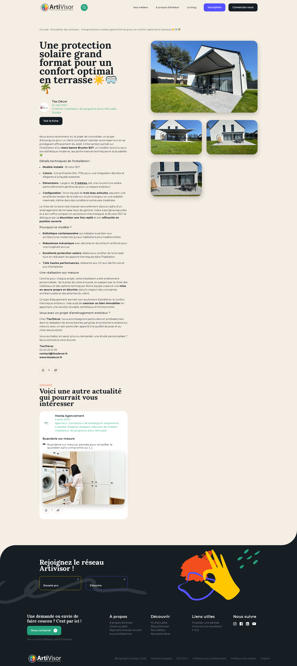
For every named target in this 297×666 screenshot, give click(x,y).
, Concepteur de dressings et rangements (93, 423)
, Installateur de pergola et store (83, 108)
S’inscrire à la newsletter (207, 626)
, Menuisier (110, 108)
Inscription (214, 7)
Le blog (191, 7)
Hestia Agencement (69, 416)
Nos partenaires (160, 633)
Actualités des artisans (64, 29)
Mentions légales (161, 658)
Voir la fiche (50, 120)
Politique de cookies (243, 658)
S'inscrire (96, 585)
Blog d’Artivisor (160, 626)
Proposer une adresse (205, 622)
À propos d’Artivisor (167, 7)
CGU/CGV (182, 658)
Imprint (265, 658)
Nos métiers (140, 7)
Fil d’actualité (159, 622)
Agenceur (61, 423)
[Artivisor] (57, 7)
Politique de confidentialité (209, 658)
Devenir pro (50, 585)
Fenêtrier (57, 108)
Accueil (43, 29)
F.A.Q (195, 630)
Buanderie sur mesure (59, 438)
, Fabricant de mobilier (103, 426)
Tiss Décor (59, 101)
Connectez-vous (243, 7)
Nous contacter (41, 630)
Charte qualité (118, 626)
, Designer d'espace (78, 426)
